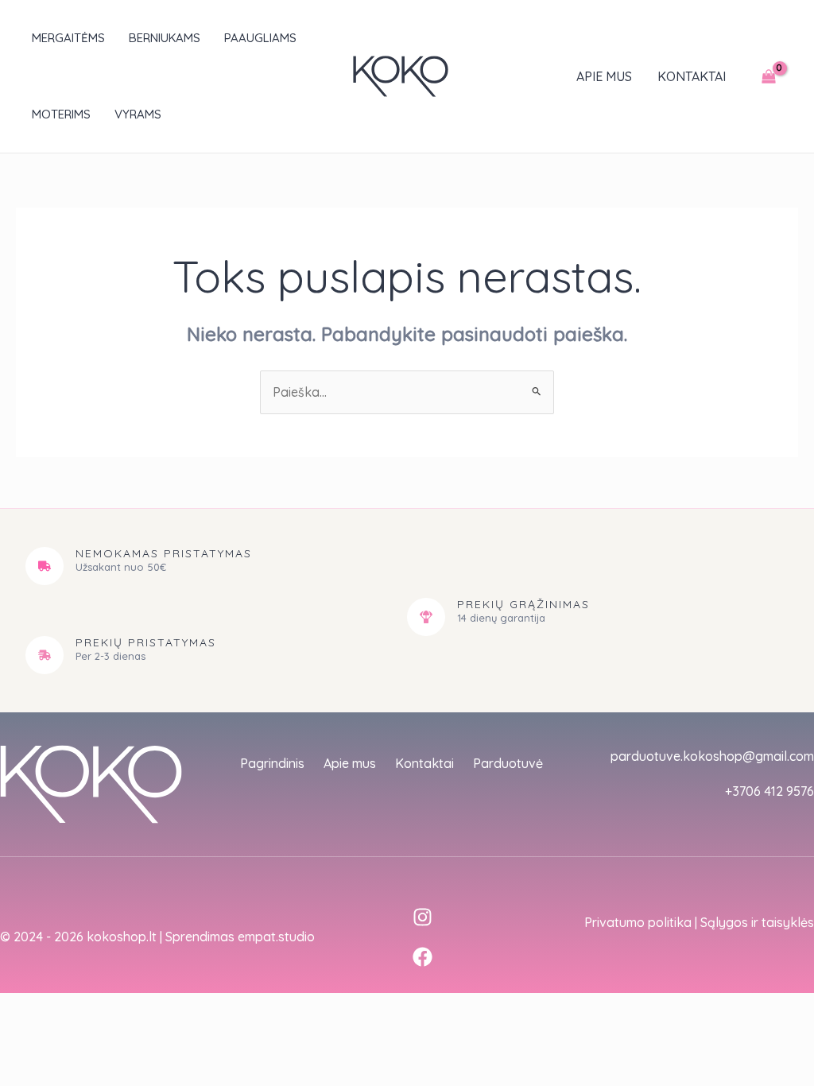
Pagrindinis (272, 763)
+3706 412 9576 (769, 791)
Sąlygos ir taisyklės (757, 922)
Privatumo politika (638, 922)
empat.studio (276, 936)
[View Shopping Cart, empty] (768, 76)
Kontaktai (691, 76)
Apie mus (604, 76)
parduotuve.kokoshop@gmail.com (712, 756)
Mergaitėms (68, 37)
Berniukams (164, 37)
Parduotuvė (508, 763)
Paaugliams (260, 37)
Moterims (61, 114)
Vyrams (137, 114)
